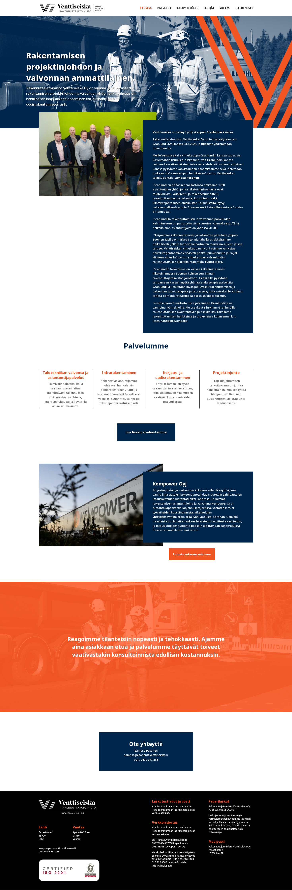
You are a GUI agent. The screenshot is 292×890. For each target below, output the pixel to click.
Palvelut (164, 8)
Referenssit (244, 8)
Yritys (225, 8)
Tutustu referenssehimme (192, 554)
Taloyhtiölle (187, 8)
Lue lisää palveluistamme (146, 432)
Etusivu (146, 8)
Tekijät (209, 8)
